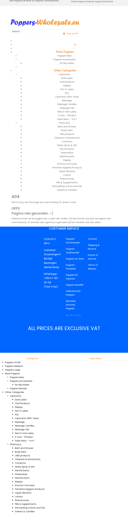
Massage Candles (67, 104)
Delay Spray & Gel (67, 145)
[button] (2, 354)
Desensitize (67, 152)
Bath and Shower (67, 126)
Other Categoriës (65, 70)
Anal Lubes (67, 78)
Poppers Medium (14, 366)
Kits (67, 93)
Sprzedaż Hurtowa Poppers (71, 304)
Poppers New (64, 55)
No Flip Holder (67, 63)
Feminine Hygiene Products (67, 167)
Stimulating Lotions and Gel (67, 186)
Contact (92, 238)
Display (67, 85)
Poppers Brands (18, 388)
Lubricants (64, 74)
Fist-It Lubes (67, 89)
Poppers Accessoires (64, 59)
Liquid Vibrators (67, 171)
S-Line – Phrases (67, 115)
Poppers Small (12, 362)
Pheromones (67, 178)
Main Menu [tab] (96, 358)
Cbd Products (67, 81)
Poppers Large (12, 369)
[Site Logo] (45, 21)
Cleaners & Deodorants (67, 137)
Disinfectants (67, 156)
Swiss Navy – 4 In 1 (67, 119)
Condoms (67, 141)
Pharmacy (64, 122)
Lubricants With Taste (67, 96)
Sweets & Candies (67, 190)
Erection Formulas (67, 163)
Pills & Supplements (67, 182)
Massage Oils (67, 108)
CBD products (66, 134)
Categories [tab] (32, 358)
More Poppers (65, 52)
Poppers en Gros (75, 258)
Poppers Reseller (75, 284)
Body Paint (67, 130)
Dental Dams (67, 149)
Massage (67, 100)
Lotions (67, 175)
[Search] (35, 35)
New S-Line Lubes (67, 111)
